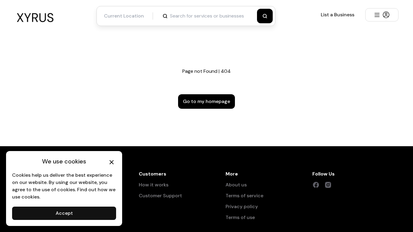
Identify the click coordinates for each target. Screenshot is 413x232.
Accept (64, 213)
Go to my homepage (206, 101)
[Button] (265, 16)
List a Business (337, 14)
